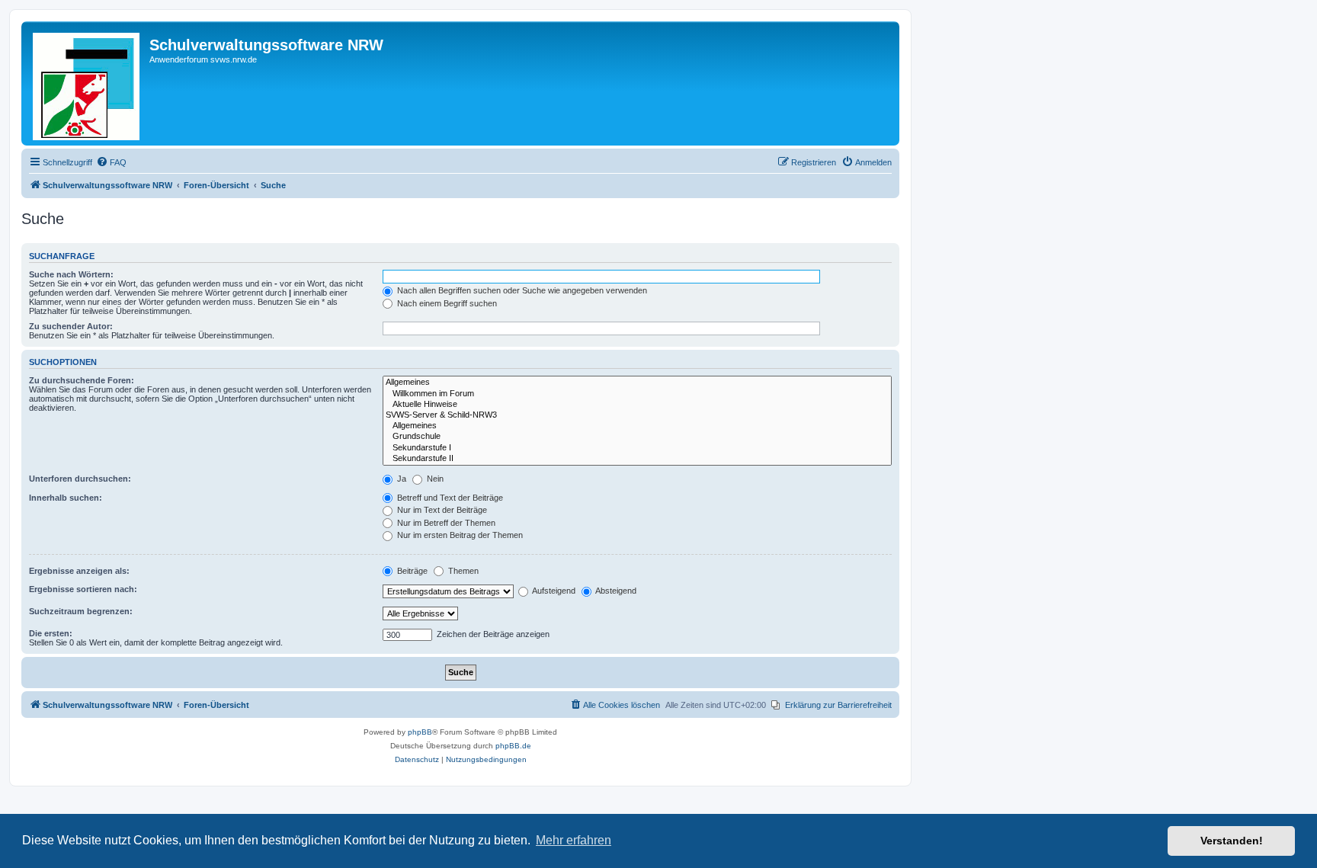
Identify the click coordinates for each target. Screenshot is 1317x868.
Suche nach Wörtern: (71, 274)
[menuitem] (111, 162)
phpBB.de (513, 745)
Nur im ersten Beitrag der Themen (459, 535)
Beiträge (411, 570)
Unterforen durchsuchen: (80, 478)
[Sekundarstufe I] (637, 448)
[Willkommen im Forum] (637, 394)
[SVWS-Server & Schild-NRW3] (637, 415)
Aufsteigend (552, 590)
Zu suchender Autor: (71, 326)
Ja (400, 478)
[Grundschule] (637, 436)
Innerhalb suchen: (65, 497)
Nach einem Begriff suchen (446, 303)
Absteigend (615, 590)
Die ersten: (50, 633)
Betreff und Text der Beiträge (449, 497)
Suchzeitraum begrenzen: (81, 611)
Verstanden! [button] (1231, 840)
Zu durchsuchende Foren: (81, 380)
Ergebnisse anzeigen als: (79, 570)
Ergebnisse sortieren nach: (83, 589)
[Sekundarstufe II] (637, 458)
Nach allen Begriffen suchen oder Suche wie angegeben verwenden (521, 290)
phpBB (420, 732)
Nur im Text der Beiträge (441, 509)
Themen (462, 570)
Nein (434, 478)
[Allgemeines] (637, 382)
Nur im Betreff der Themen (445, 522)
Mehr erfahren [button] (573, 840)
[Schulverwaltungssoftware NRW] (87, 83)
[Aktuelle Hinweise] (637, 404)
